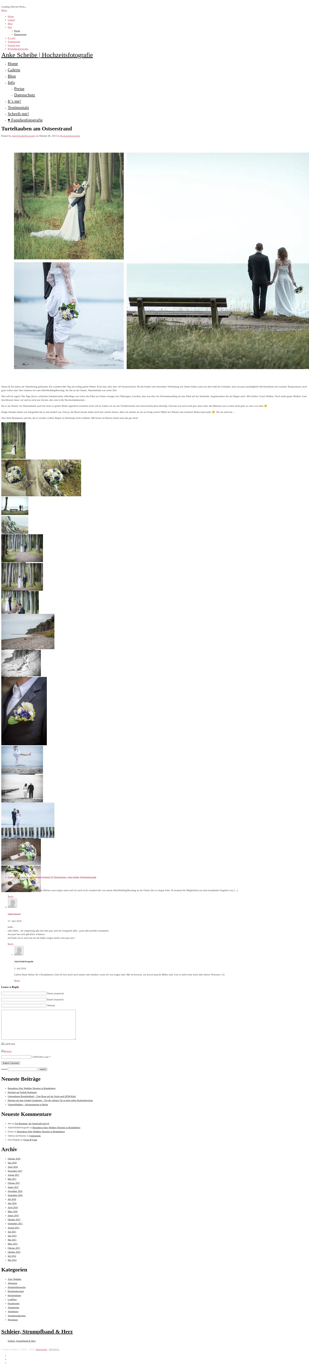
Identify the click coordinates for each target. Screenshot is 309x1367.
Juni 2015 (12, 1236)
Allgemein (12, 1283)
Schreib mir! (14, 45)
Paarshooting (13, 1303)
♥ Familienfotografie (18, 49)
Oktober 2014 (14, 1252)
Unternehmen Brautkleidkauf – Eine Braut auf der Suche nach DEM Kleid (42, 1096)
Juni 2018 (12, 1163)
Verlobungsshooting (17, 1316)
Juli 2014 (12, 1256)
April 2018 (13, 1167)
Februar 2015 (14, 1248)
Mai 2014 (12, 1260)
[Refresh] (6, 1051)
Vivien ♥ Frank (30, 1140)
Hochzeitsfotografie (70, 136)
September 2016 (15, 1195)
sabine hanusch (14, 914)
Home (11, 16)
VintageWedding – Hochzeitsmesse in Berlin (28, 1104)
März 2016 (13, 1211)
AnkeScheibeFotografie (23, 136)
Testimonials (14, 41)
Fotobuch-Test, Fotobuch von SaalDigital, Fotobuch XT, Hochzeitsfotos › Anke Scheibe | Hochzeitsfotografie (52, 877)
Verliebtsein (13, 1311)
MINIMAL (54, 1349)
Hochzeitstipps (14, 1295)
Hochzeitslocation (16, 1291)
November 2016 (15, 1191)
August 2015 (13, 1228)
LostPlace (12, 1299)
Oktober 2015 (14, 1219)
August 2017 (13, 1175)
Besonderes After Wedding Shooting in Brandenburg (32, 1088)
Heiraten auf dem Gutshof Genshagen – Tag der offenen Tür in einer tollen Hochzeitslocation (50, 1100)
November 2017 (15, 1171)
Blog (10, 23)
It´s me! (11, 38)
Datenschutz (20, 34)
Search (4, 1069)
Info (10, 27)
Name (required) (55, 993)
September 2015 (15, 1223)
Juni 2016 (12, 1203)
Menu (4, 10)
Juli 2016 (12, 1199)
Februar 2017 (14, 1183)
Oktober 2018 (14, 1159)
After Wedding (14, 1279)
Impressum (41, 1349)
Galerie (11, 20)
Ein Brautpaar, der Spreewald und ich (32, 1123)
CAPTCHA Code (40, 1057)
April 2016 (13, 1207)
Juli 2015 (12, 1232)
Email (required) (55, 999)
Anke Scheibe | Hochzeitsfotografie (47, 55)
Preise (17, 31)
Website (51, 1005)
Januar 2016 (13, 1215)
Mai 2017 (12, 1179)
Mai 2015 (12, 1240)
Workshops (13, 1320)
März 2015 (13, 1244)
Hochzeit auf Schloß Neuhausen (22, 1092)
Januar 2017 (13, 1187)
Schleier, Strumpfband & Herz (37, 1332)
